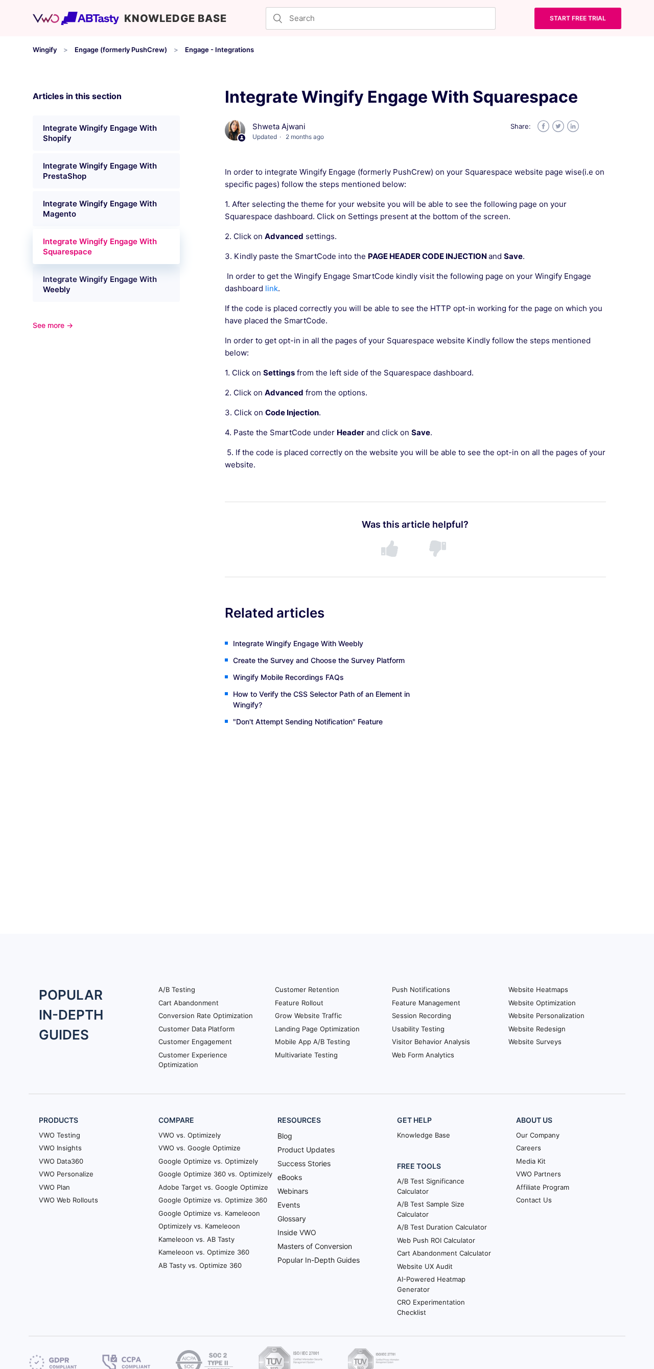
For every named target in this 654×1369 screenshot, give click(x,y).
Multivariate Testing (306, 1055)
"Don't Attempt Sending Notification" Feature (308, 721)
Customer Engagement (195, 1041)
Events (288, 1204)
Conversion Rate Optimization (205, 1015)
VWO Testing (59, 1135)
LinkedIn (573, 126)
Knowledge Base (423, 1135)
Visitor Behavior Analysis (431, 1041)
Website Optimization (542, 1003)
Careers (528, 1148)
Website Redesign (537, 1029)
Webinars (292, 1191)
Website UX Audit (425, 1266)
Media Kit (531, 1161)
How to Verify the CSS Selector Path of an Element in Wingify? (321, 699)
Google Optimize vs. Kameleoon (209, 1213)
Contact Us (534, 1200)
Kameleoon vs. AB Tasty (196, 1239)
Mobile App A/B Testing (312, 1041)
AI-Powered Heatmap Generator (431, 1284)
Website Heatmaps (538, 989)
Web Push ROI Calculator (436, 1240)
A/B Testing (176, 989)
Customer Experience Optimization (192, 1060)
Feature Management (426, 1003)
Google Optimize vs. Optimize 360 (212, 1200)
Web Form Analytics (423, 1055)
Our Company (537, 1135)
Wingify (45, 49)
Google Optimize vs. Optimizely (208, 1161)
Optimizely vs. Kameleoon (199, 1226)
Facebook (543, 126)
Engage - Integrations (219, 49)
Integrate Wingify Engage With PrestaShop (100, 171)
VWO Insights (60, 1148)
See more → (53, 325)
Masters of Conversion (314, 1246)
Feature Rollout (299, 1003)
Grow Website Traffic (308, 1015)
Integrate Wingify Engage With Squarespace (100, 246)
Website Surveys (535, 1041)
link (271, 288)
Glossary (291, 1218)
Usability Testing (418, 1029)
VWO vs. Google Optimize (199, 1148)
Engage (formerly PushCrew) (121, 49)
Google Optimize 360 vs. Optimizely (215, 1174)
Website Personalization (546, 1015)
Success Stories (304, 1163)
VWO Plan (54, 1187)
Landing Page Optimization (317, 1029)
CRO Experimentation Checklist (431, 1307)
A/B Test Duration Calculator (442, 1227)
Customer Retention (307, 989)
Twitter (558, 126)
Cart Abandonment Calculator (444, 1253)
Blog (284, 1135)
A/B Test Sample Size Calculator (430, 1209)
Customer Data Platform (196, 1029)
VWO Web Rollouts (68, 1200)
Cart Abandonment (188, 1003)
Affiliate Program (542, 1187)
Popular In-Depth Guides (318, 1260)
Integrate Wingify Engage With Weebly (100, 284)
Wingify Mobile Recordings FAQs (288, 677)
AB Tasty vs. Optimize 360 (200, 1265)
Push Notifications (421, 989)
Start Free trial (578, 18)
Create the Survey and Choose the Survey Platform (319, 660)
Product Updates (306, 1149)
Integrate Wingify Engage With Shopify (100, 133)
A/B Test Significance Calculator (430, 1186)
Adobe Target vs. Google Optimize (213, 1187)
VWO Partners (538, 1174)
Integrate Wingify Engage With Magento (100, 209)
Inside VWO (296, 1232)
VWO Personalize (66, 1174)
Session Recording (421, 1015)
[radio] (391, 549)
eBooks (289, 1177)
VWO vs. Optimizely (189, 1135)
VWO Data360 (61, 1161)
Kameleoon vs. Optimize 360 (203, 1252)
